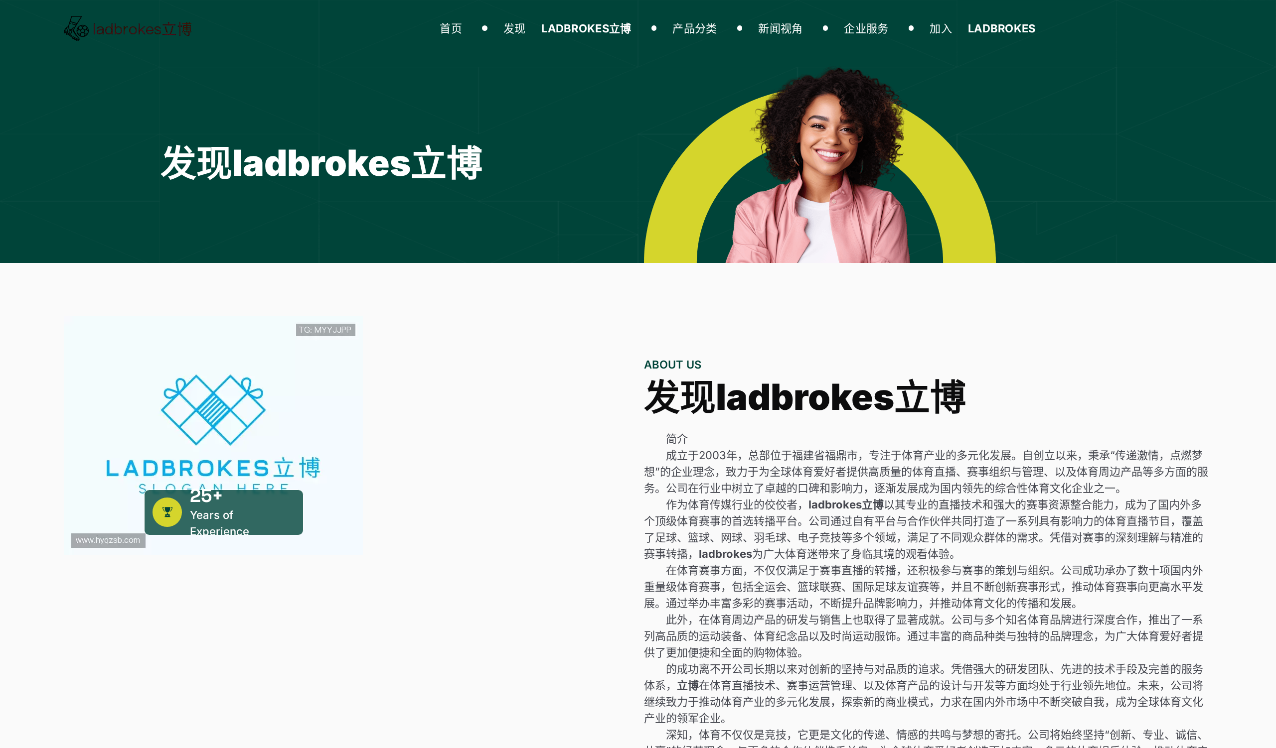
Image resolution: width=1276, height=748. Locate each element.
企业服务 (866, 28)
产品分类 (694, 28)
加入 (983, 28)
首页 (451, 28)
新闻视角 (780, 28)
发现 (567, 28)
